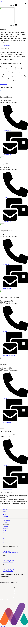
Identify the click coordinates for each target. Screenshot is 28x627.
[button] (14, 5)
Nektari (2, 1)
